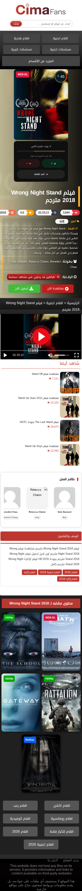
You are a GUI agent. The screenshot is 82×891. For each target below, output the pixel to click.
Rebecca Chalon (37, 512)
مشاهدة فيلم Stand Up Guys (42, 446)
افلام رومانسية (62, 818)
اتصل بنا (53, 860)
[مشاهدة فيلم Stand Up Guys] (69, 455)
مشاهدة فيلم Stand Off (45, 374)
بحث (16, 24)
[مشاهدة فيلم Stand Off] (69, 383)
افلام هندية (21, 38)
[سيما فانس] (41, 9)
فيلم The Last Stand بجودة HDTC (39, 422)
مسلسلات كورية (21, 49)
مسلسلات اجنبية (60, 49)
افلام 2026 (20, 831)
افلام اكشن (61, 805)
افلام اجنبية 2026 (41, 844)
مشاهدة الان (55, 288)
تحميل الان (21, 288)
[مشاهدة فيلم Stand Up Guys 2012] (69, 407)
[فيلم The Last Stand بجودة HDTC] (69, 431)
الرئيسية (73, 303)
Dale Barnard (64, 512)
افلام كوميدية (20, 818)
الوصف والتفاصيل (68, 536)
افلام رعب (20, 805)
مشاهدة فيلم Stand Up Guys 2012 (38, 398)
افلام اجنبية (60, 38)
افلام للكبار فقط (62, 831)
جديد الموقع (71, 860)
